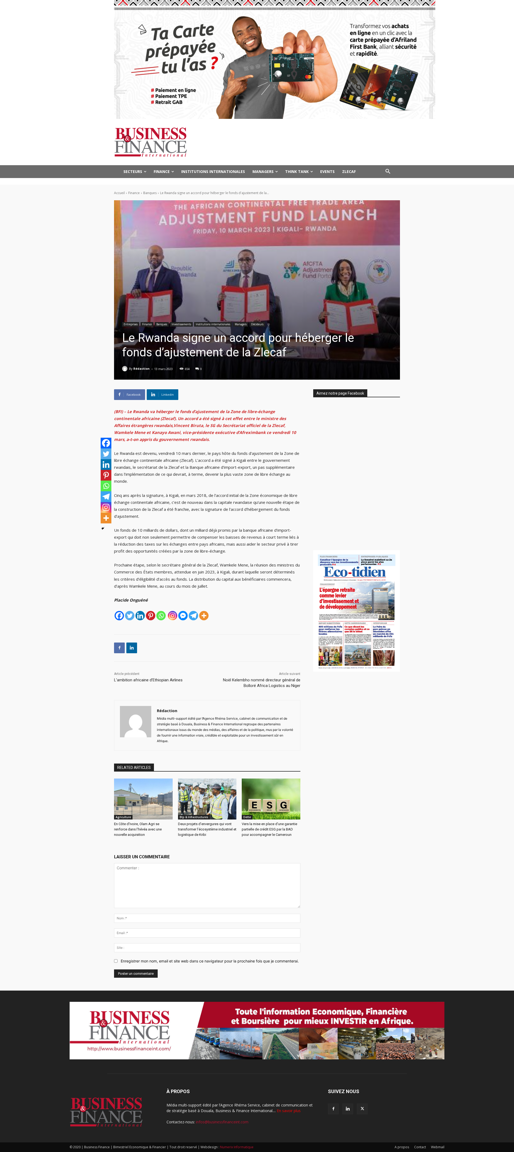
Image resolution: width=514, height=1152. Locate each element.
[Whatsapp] (161, 615)
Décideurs (257, 324)
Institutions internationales (213, 324)
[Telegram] (193, 615)
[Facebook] (119, 615)
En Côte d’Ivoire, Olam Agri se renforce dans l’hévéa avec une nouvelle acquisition (138, 829)
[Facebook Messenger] (183, 615)
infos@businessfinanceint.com (222, 1121)
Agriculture (123, 817)
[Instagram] (172, 615)
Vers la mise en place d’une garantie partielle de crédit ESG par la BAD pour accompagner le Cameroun (269, 829)
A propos (402, 1147)
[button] (387, 171)
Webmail (437, 1147)
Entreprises (131, 324)
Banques (150, 193)
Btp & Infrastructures (194, 817)
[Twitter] (129, 615)
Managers (241, 324)
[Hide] (103, 528)
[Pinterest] (150, 615)
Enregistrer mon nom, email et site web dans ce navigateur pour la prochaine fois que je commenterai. (210, 961)
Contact (420, 1147)
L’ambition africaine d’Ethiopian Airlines (148, 680)
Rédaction (141, 369)
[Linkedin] (140, 615)
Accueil (119, 193)
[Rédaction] (125, 368)
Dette (247, 817)
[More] (204, 615)
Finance (134, 193)
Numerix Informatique (237, 1147)
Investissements (181, 324)
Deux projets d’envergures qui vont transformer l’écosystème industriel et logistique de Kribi (207, 829)
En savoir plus (289, 1110)
